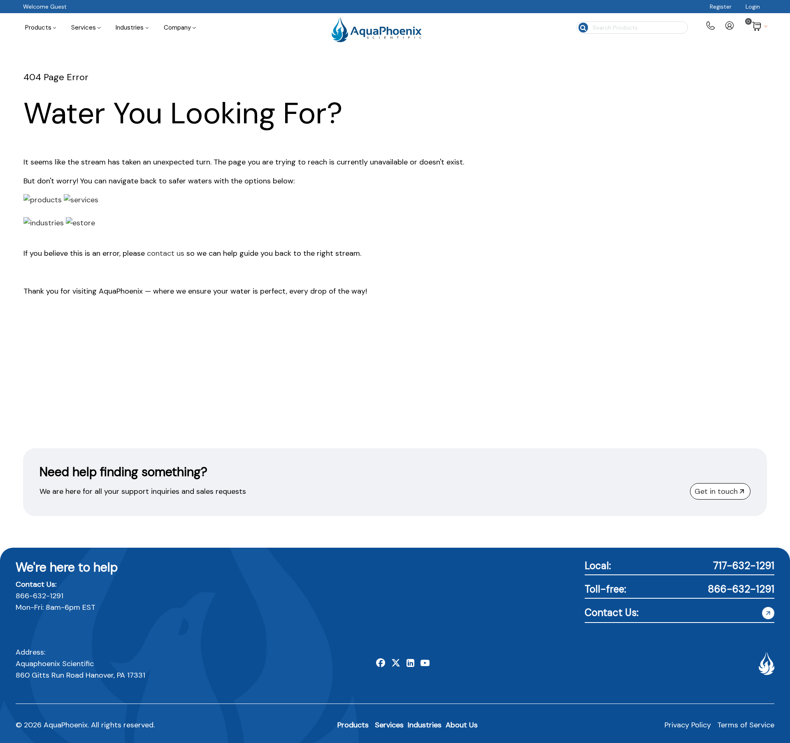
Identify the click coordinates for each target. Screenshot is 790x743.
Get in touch (716, 491)
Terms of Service (745, 725)
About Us (462, 725)
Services (389, 725)
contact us (165, 253)
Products (353, 725)
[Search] (583, 27)
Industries (424, 725)
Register (721, 6)
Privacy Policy (688, 725)
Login (753, 6)
